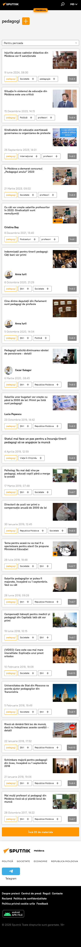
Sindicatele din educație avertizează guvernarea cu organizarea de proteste (27, 131)
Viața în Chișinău (28, 458)
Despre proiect (11, 893)
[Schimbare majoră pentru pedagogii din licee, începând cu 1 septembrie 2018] (65, 765)
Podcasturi (25, 239)
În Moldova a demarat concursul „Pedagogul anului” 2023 (23, 170)
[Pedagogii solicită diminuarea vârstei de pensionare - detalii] (65, 356)
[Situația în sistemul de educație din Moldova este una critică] (65, 99)
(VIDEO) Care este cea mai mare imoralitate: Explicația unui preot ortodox (24, 653)
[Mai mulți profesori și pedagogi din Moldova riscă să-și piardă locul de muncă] (65, 801)
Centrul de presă (31, 893)
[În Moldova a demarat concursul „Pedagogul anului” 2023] (65, 176)
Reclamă (7, 898)
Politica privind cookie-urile (18, 903)
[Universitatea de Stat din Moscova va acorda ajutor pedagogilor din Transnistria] (65, 693)
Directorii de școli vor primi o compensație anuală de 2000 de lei (25, 506)
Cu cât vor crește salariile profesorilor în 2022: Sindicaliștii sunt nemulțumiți (27, 210)
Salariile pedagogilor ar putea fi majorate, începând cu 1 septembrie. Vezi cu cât (26, 582)
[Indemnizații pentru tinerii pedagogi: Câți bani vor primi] (65, 259)
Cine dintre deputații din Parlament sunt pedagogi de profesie (25, 302)
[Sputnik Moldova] (11, 5)
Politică (23, 117)
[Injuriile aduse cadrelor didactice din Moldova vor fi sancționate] (65, 60)
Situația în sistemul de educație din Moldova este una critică (25, 93)
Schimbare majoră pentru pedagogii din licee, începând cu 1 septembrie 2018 (25, 763)
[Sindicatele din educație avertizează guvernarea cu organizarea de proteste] (65, 137)
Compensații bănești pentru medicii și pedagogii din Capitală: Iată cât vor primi (27, 617)
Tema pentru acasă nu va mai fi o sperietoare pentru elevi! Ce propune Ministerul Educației (26, 546)
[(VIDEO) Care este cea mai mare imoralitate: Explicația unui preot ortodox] (65, 655)
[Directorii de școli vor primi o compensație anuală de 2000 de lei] (65, 512)
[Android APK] (13, 914)
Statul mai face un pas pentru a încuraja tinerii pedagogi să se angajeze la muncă (35, 440)
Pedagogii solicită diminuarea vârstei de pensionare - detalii (26, 352)
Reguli (46, 893)
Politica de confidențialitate (30, 898)
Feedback (42, 903)
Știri (22, 288)
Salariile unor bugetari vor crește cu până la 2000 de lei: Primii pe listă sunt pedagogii (25, 400)
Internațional (26, 156)
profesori (42, 117)
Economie (40, 861)
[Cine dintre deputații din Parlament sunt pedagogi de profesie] (65, 308)
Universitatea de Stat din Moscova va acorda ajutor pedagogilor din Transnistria (26, 689)
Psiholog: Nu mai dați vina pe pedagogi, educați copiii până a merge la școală (27, 473)
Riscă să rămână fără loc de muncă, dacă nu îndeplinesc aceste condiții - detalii (26, 727)
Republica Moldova (44, 384)
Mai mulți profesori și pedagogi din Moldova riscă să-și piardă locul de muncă (25, 799)
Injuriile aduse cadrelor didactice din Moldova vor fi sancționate (26, 54)
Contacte (57, 893)
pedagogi (11, 21)
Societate (24, 78)
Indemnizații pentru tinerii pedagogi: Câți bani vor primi (26, 253)
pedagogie (45, 78)
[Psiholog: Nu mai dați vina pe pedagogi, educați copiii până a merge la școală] (65, 475)
